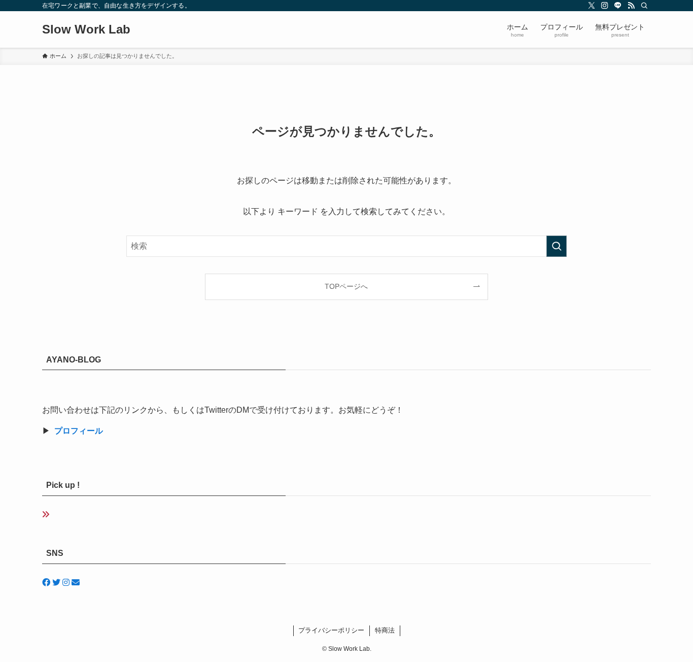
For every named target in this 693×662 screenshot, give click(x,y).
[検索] (644, 5)
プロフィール (78, 430)
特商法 (385, 630)
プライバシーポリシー (331, 630)
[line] (618, 5)
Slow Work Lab (86, 29)
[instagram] (604, 5)
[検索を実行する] (556, 246)
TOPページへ (346, 286)
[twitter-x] (591, 5)
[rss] (631, 5)
